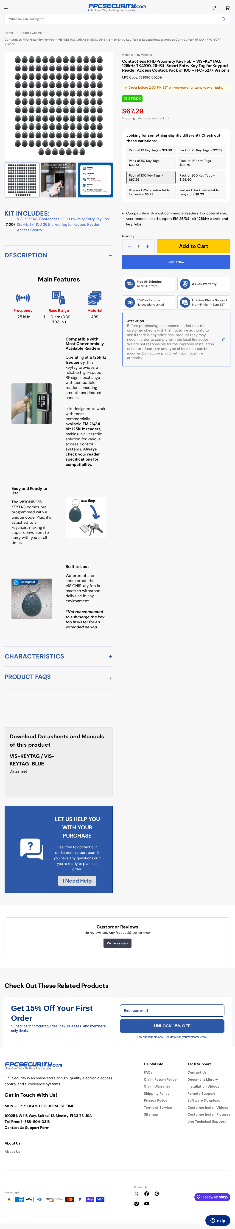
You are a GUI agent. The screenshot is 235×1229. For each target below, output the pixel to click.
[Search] (224, 19)
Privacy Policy (155, 1100)
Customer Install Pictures (208, 1114)
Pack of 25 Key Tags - (201, 150)
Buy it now (176, 262)
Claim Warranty (157, 1086)
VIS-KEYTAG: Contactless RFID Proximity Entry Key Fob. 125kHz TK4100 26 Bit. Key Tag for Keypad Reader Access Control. (63, 224)
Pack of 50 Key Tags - (145, 163)
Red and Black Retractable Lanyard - (199, 192)
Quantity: (128, 236)
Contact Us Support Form (27, 1127)
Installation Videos (203, 1086)
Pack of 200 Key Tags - (197, 177)
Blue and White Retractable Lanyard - (149, 192)
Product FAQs (28, 677)
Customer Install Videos (207, 1107)
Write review (117, 943)
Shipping (128, 118)
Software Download (204, 1100)
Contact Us (197, 1072)
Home (9, 33)
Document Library (202, 1079)
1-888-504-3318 (35, 1121)
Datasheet (18, 771)
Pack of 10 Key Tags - (150, 150)
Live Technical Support (206, 1121)
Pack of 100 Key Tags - (146, 177)
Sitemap (151, 1114)
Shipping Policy (157, 1093)
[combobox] (117, 19)
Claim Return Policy (160, 1079)
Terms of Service (158, 1107)
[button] (6, 8)
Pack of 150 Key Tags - (196, 163)
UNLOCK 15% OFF (172, 1026)
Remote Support (201, 1093)
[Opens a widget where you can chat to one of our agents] (217, 1221)
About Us (12, 1151)
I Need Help (77, 880)
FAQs (148, 1072)
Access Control (31, 33)
